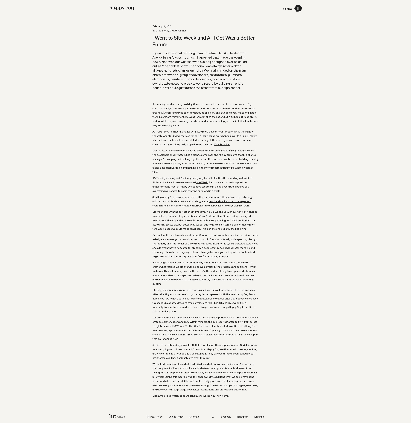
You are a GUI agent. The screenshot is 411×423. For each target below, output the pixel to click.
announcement (161, 186)
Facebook (225, 416)
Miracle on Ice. (222, 144)
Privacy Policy (154, 416)
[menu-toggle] (298, 8)
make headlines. (192, 228)
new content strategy (240, 197)
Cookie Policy (175, 416)
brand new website (214, 197)
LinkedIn (259, 416)
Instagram (242, 416)
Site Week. (202, 182)
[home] (121, 8)
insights (287, 8)
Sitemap (194, 416)
